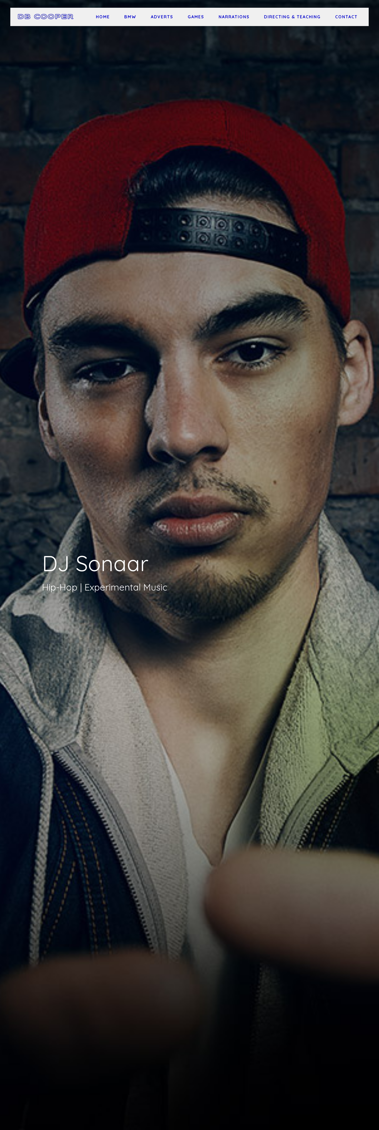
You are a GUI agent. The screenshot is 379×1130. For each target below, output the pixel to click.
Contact (346, 16)
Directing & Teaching (292, 16)
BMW (130, 16)
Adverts (162, 16)
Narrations (234, 16)
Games (196, 16)
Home (103, 16)
